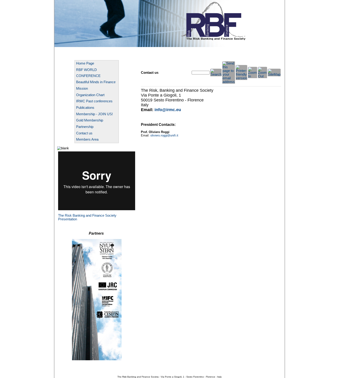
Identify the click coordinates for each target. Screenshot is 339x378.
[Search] (216, 74)
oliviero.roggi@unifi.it (164, 135)
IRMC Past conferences (94, 101)
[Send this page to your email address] (228, 82)
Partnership (84, 127)
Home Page (85, 63)
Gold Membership (89, 120)
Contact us (84, 133)
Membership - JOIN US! (94, 114)
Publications (85, 107)
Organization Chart (90, 95)
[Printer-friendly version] (241, 78)
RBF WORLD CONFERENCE (88, 73)
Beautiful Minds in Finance (96, 82)
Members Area (87, 139)
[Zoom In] (252, 76)
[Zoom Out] (262, 76)
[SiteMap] (274, 74)
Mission (82, 88)
